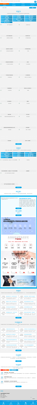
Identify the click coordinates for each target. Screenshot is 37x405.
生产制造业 (6, 157)
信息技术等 (18, 154)
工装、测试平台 (31, 19)
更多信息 (18, 187)
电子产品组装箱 (19, 17)
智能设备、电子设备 (6, 154)
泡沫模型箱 (6, 19)
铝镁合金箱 (18, 20)
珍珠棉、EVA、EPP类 (19, 19)
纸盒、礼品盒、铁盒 (6, 22)
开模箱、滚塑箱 (31, 17)
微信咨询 (25, 404)
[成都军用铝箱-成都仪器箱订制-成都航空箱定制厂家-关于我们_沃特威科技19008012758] (9, 199)
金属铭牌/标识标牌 (6, 20)
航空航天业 (30, 152)
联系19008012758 (33, 404)
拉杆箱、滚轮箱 (7, 17)
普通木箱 (31, 20)
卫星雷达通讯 (19, 152)
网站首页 (3, 404)
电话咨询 (18, 404)
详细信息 (18, 208)
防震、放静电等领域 (30, 154)
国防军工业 (6, 152)
